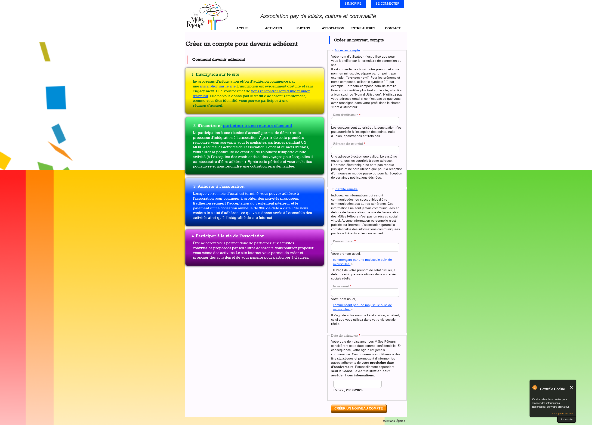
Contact (393, 28)
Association (333, 28)
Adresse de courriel (349, 144)
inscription (209, 86)
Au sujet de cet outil (562, 413)
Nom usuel (342, 286)
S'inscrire (353, 3)
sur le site (227, 86)
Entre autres (363, 28)
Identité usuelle (346, 189)
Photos (303, 28)
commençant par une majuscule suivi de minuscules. (362, 263)
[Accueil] (207, 16)
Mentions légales (394, 421)
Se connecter (387, 3)
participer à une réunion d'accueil (257, 125)
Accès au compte (347, 50)
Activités (273, 28)
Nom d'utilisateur (347, 115)
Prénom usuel (344, 241)
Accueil (243, 28)
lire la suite (567, 419)
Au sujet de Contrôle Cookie (534, 387)
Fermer (571, 387)
